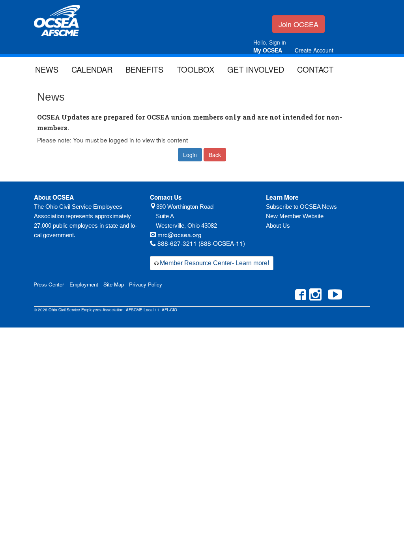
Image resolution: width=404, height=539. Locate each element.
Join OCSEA (298, 24)
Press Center (49, 284)
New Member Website (295, 216)
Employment (83, 284)
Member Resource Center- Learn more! (214, 263)
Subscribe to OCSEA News (301, 206)
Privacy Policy (145, 284)
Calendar (91, 69)
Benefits (144, 69)
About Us (278, 225)
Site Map (113, 284)
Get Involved (255, 69)
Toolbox (195, 69)
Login (190, 155)
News (46, 69)
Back (215, 155)
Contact (315, 69)
